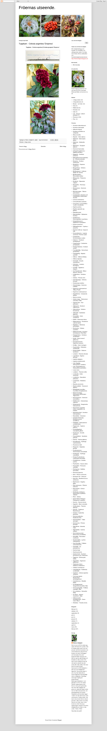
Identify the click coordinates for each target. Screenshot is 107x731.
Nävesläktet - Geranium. (79, 416)
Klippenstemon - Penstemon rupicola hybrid (80, 322)
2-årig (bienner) (77, 102)
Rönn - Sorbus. (77, 496)
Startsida (43, 146)
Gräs (74, 105)
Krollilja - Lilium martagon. (80, 345)
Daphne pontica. (77, 207)
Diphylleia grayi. (77, 212)
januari (73, 619)
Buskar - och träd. (77, 104)
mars (72, 627)
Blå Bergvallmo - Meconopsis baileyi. (78, 175)
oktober (73, 611)
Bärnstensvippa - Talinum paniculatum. (79, 192)
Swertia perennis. (77, 552)
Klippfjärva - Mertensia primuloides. (79, 325)
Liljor (74, 111)
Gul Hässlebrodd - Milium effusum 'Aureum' (79, 271)
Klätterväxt (76, 107)
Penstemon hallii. (77, 445)
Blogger (60, 720)
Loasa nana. (76, 370)
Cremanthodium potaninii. (80, 201)
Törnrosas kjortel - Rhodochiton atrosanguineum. (78, 578)
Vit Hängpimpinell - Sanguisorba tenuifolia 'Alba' (80, 585)
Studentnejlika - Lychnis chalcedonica (79, 540)
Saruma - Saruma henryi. (79, 502)
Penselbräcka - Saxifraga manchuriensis (79, 442)
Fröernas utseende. (37, 7)
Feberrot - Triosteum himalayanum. (78, 240)
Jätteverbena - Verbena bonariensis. (79, 310)
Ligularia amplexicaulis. (79, 361)
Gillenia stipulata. (77, 258)
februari (73, 609)
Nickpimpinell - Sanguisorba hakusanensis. (80, 405)
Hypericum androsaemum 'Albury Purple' (80, 289)
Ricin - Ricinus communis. (80, 474)
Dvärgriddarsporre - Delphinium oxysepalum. (79, 221)
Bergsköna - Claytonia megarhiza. (79, 165)
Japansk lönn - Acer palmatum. (78, 303)
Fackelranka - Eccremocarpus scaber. (79, 237)
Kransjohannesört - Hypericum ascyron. (78, 342)
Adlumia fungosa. (77, 129)
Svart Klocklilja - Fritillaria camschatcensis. (79, 544)
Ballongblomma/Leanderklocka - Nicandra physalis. (80, 158)
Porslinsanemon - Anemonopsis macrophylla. (80, 451)
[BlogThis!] (53, 140)
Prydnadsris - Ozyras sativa (80, 463)
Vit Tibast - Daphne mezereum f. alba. (78, 595)
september (74, 613)
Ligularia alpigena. (78, 359)
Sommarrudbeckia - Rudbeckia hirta (78, 517)
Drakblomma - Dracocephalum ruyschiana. (80, 218)
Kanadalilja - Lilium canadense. (78, 316)
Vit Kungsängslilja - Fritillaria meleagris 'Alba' (80, 588)
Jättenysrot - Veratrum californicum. (79, 306)
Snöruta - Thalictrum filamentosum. (78, 510)
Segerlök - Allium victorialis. (80, 504)
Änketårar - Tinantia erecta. (80, 602)
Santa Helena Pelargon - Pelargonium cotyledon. (79, 499)
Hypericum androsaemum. (80, 291)
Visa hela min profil (76, 711)
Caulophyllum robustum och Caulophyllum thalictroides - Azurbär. (80, 196)
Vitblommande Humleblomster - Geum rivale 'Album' (79, 599)
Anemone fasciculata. (78, 149)
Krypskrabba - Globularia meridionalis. (79, 347)
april (72, 625)
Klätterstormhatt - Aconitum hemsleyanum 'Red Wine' (80, 332)
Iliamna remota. (77, 297)
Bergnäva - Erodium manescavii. (78, 161)
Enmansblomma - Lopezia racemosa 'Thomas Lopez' (80, 234)
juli (72, 615)
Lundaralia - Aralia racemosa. (78, 374)
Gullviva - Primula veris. (79, 277)
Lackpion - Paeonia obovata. (80, 354)
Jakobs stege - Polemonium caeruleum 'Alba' (80, 299)
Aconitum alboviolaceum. (79, 125)
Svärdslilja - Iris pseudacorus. (77, 547)
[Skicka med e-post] (51, 140)
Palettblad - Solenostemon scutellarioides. (80, 423)
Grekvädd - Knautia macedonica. (78, 261)
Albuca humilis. (77, 134)
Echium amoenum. (78, 224)
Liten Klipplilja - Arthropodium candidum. (79, 364)
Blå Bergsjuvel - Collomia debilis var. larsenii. (79, 172)
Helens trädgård (77, 643)
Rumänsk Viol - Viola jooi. (79, 476)
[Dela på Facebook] (56, 140)
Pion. (74, 119)
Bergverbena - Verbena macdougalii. (79, 168)
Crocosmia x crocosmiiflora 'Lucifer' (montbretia (80, 204)
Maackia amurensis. (78, 384)
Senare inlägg (23, 146)
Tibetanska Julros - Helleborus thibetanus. (79, 564)
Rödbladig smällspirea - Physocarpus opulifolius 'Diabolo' (79, 493)
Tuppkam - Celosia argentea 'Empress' (36, 44)
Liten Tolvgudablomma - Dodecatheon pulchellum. (79, 367)
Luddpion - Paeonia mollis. (80, 372)
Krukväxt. (75, 109)
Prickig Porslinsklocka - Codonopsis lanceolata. (79, 457)
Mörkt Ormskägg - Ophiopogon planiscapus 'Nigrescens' (79, 394)
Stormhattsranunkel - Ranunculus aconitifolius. (79, 533)
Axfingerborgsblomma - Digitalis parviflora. (79, 151)
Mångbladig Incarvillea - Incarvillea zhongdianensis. (80, 390)
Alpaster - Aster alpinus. (79, 136)
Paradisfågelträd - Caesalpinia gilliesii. (78, 430)
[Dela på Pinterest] (57, 140)
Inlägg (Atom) (31, 149)
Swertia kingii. (76, 550)
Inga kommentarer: (43, 140)
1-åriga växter (27, 142)
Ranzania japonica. (78, 472)
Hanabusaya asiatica (78, 283)
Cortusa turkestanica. (78, 199)
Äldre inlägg (63, 146)
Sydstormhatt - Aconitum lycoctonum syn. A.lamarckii (80, 554)
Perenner (75, 117)
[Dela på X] (54, 140)
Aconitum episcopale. (78, 127)
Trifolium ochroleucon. (79, 567)
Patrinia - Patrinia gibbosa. (80, 439)
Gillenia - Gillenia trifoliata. (80, 256)
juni (72, 617)
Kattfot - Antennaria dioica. (80, 319)
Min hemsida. (76, 65)
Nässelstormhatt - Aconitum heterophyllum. (80, 413)
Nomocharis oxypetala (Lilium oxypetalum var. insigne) (79, 409)
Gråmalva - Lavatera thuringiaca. (78, 265)
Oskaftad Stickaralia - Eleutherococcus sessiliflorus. (78, 419)
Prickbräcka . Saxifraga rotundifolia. (79, 454)
